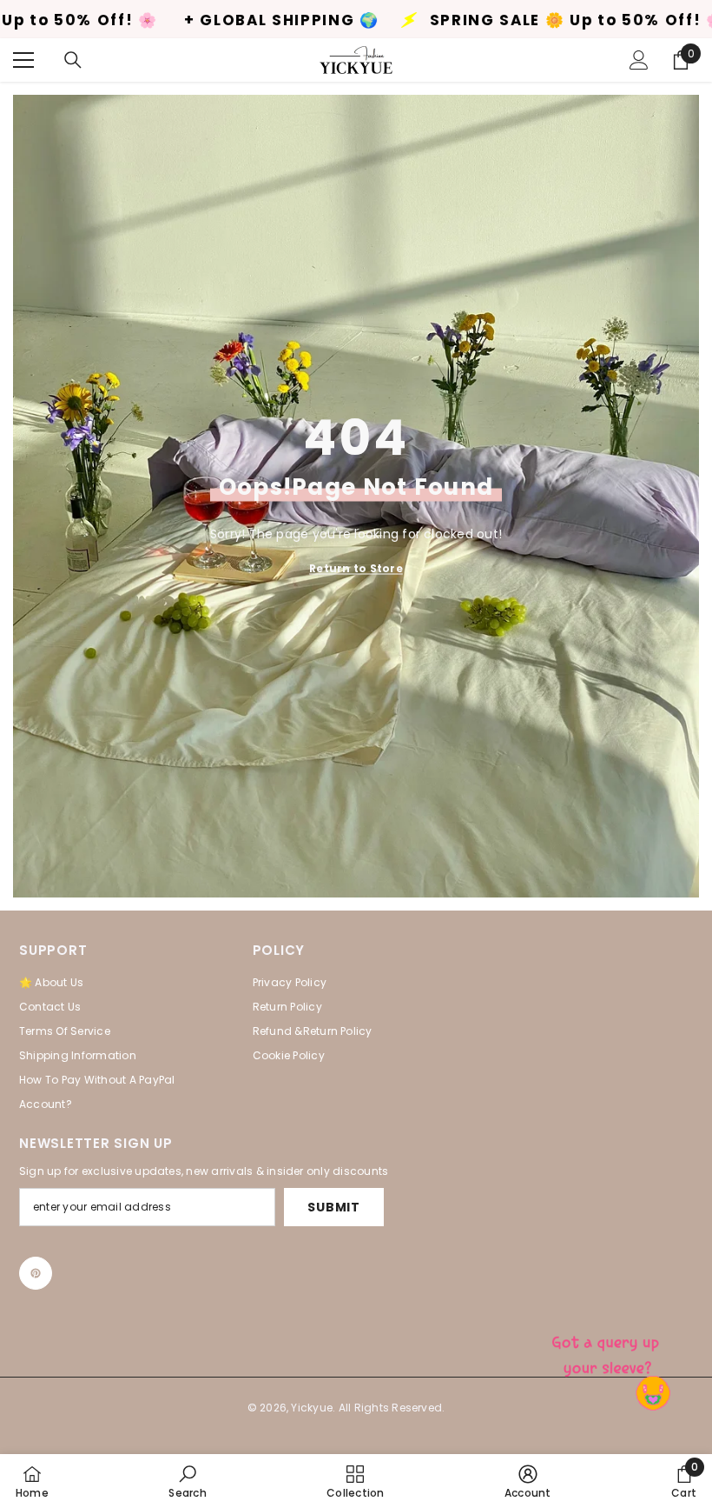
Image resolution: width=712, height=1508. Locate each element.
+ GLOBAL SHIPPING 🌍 (177, 20)
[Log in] (639, 60)
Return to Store (356, 568)
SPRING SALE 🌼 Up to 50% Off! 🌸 (474, 20)
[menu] (23, 60)
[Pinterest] (35, 1273)
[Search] (73, 60)
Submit (333, 1207)
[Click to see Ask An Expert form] (608, 1351)
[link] (187, 1481)
